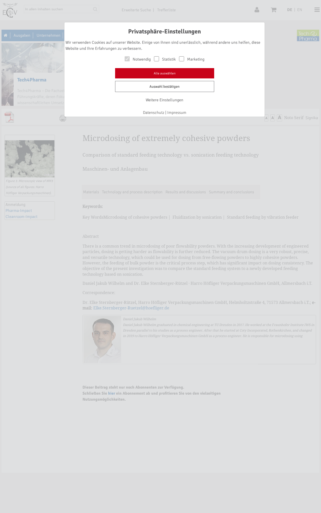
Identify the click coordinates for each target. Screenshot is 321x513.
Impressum (176, 112)
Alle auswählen (165, 73)
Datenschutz (153, 112)
